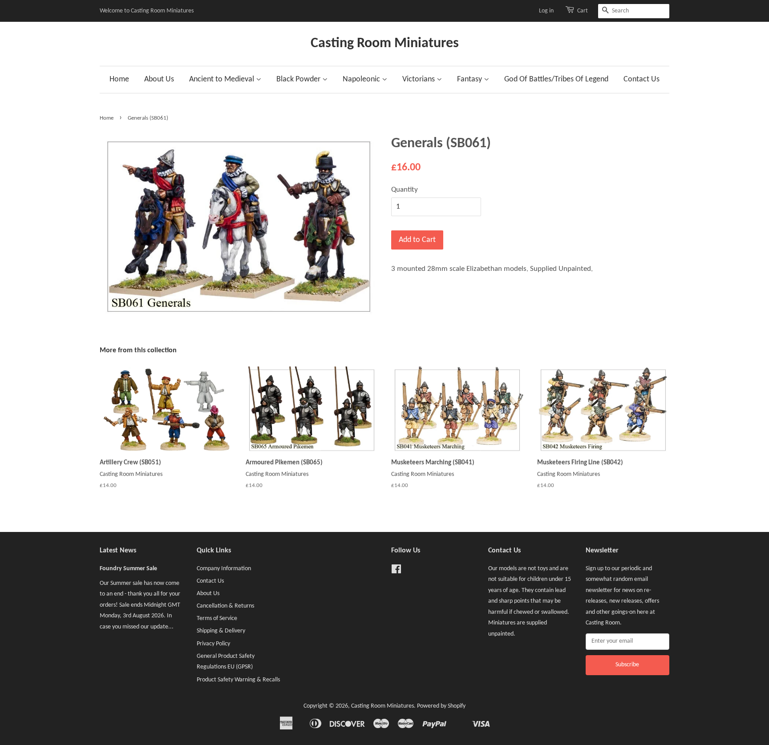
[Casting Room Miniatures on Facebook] (396, 571)
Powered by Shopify (441, 706)
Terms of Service (217, 618)
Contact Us (641, 79)
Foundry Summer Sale (128, 568)
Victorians (419, 79)
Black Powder (299, 79)
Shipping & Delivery (221, 631)
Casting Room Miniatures (385, 43)
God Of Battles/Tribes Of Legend (556, 79)
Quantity (404, 189)
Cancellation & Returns (225, 606)
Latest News (118, 550)
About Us (159, 79)
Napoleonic (362, 79)
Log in (546, 11)
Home (119, 79)
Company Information (224, 568)
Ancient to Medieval (222, 79)
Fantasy (470, 79)
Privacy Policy (213, 643)
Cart (582, 11)
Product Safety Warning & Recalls (238, 680)
